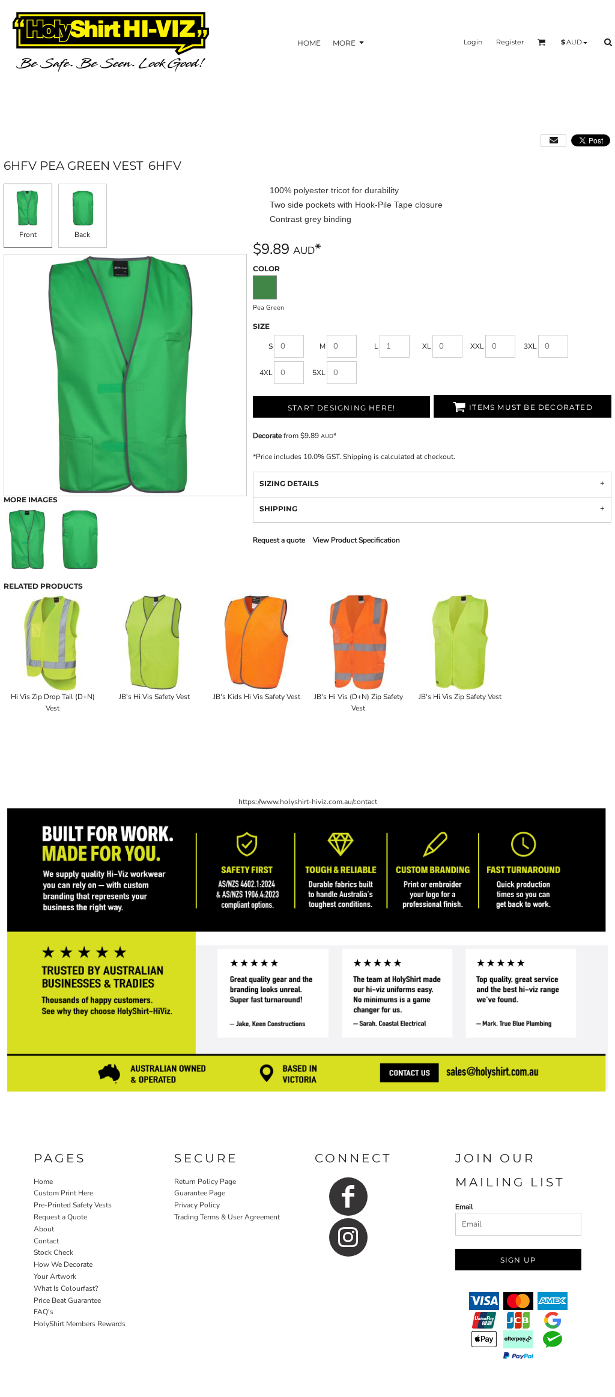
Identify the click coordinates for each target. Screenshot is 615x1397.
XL (426, 346)
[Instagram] (348, 1237)
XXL (477, 346)
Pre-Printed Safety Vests (73, 1205)
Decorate (267, 435)
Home (43, 1181)
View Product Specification (356, 540)
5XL (319, 372)
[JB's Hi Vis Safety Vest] (155, 642)
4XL (266, 372)
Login (473, 42)
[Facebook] (348, 1196)
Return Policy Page (205, 1181)
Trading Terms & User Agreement (227, 1217)
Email (464, 1207)
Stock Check (53, 1252)
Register (510, 42)
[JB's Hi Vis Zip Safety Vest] (460, 642)
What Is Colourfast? (66, 1288)
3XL (530, 346)
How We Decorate (63, 1264)
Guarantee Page (199, 1193)
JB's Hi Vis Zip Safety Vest (460, 697)
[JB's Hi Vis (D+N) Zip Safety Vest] (358, 642)
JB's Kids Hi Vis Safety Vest (256, 697)
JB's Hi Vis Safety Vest (154, 697)
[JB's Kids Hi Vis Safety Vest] (256, 642)
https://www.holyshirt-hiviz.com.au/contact (307, 802)
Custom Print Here (63, 1193)
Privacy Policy (197, 1205)
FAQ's (43, 1312)
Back (82, 234)
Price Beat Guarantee (67, 1300)
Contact (46, 1241)
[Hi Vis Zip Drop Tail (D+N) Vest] (53, 642)
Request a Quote (60, 1217)
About (44, 1229)
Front (28, 234)
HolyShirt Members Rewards (80, 1324)
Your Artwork (55, 1276)
